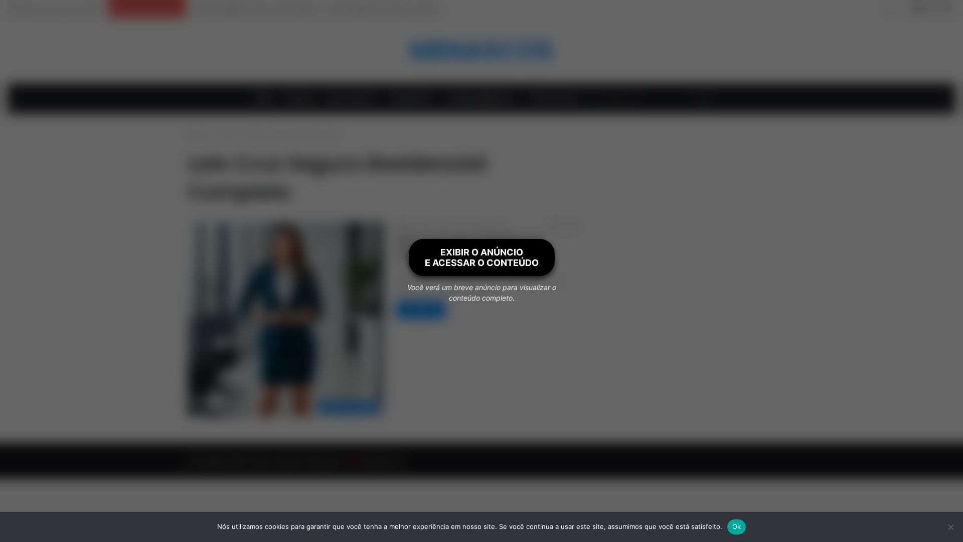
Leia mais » (421, 310)
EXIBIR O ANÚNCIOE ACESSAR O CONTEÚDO (482, 257)
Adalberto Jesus (426, 227)
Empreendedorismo (480, 98)
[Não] (950, 527)
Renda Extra (410, 98)
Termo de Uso (553, 98)
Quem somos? (350, 98)
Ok (736, 526)
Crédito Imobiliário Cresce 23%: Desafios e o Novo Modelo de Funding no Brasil (314, 9)
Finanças (299, 98)
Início (203, 133)
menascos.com (382, 461)
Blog (264, 98)
